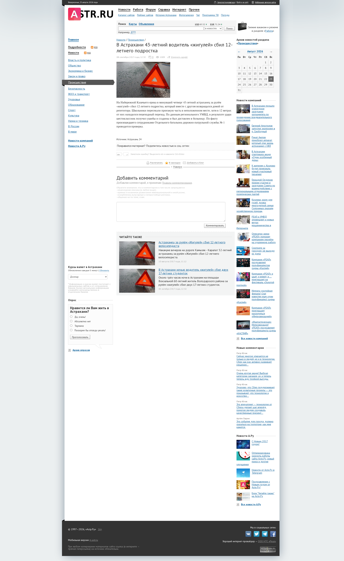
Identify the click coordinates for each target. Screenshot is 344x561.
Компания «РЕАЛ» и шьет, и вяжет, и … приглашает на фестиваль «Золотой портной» (255, 279)
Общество (74, 65)
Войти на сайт (243, 2)
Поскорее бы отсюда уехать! (90, 330)
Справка (164, 9)
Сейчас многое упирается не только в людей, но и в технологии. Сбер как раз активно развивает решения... (255, 360)
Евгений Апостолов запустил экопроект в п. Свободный (263, 128)
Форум (151, 9)
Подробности (77, 47)
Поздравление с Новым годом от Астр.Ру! (261, 484)
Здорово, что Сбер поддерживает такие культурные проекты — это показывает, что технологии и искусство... (255, 392)
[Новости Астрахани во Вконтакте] (247, 536)
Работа (138, 9)
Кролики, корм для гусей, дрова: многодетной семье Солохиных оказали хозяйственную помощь (255, 205)
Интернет (179, 9)
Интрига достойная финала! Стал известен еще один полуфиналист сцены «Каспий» (255, 296)
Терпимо (79, 325)
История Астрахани (166, 15)
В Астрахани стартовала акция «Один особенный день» (262, 156)
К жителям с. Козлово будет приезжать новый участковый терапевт (263, 170)
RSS (95, 47)
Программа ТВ (210, 15)
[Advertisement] (89, 207)
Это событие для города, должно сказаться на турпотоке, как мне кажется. (254, 424)
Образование (76, 104)
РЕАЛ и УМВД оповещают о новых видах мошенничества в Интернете (255, 222)
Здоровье (74, 99)
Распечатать (156, 162)
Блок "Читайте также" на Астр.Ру (263, 495)
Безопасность (76, 88)
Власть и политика (79, 60)
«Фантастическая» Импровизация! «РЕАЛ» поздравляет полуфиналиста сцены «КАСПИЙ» (256, 327)
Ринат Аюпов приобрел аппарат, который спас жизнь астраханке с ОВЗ (262, 142)
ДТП (133, 32)
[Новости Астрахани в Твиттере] (255, 536)
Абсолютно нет (83, 321)
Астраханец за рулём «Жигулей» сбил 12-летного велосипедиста (192, 244)
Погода (225, 15)
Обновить (104, 270)
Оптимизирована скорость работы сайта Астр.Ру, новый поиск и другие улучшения (255, 458)
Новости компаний (80, 140)
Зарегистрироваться (226, 2)
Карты (133, 24)
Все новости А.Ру (251, 504)
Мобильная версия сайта (265, 2)
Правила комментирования (177, 182)
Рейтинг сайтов (145, 15)
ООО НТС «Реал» (267, 541)
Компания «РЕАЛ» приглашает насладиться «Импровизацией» (262, 312)
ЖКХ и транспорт (79, 94)
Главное (73, 40)
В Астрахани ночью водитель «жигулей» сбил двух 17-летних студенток (193, 271)
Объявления (146, 24)
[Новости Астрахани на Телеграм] (264, 536)
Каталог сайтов (126, 15)
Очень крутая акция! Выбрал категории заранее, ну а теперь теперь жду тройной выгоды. (253, 376)
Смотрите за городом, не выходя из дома (263, 250)
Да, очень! (80, 316)
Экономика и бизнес (80, 71)
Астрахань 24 (134, 139)
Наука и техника (78, 121)
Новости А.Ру (76, 146)
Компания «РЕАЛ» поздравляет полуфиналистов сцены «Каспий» (261, 264)
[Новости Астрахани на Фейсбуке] (272, 536)
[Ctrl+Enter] (123, 154)
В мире (72, 131)
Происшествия (77, 82)
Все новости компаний (254, 338)
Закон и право (76, 76)
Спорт (72, 110)
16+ (100, 529)
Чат (198, 15)
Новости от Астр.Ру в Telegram (263, 471)
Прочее (194, 9)
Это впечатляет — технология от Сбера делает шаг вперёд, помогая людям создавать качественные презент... (254, 409)
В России (73, 126)
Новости (124, 9)
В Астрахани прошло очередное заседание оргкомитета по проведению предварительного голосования (255, 113)
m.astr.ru (93, 540)
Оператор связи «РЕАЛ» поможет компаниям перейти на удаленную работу (264, 238)
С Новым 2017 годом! (260, 443)
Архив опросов (81, 350)
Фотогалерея (186, 15)
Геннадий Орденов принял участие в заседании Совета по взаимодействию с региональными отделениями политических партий (255, 187)
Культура (73, 115)
